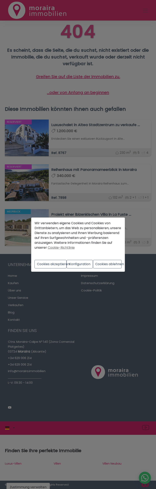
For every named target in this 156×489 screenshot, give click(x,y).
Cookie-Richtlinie (61, 247)
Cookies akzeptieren (51, 264)
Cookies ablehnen (108, 264)
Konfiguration (79, 264)
